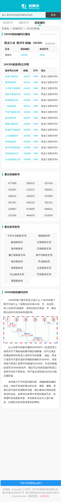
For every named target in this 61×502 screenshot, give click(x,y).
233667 (12, 209)
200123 (30, 202)
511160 (12, 215)
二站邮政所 (10, 106)
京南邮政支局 (44, 242)
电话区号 (8, 22)
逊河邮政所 (17, 248)
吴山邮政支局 (17, 274)
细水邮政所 (17, 261)
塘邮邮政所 (44, 235)
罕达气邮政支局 (13, 112)
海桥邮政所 (17, 267)
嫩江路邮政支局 (17, 255)
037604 (49, 196)
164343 (26, 112)
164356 (26, 141)
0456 (42, 55)
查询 (53, 15)
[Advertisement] (30, 441)
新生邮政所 (10, 118)
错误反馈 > (51, 43)
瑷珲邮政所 (10, 82)
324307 (12, 189)
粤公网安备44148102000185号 (42, 492)
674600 (30, 209)
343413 (30, 196)
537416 (49, 183)
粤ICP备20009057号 (13, 492)
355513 (30, 183)
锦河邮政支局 (11, 100)
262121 (49, 202)
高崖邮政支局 (44, 248)
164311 (26, 76)
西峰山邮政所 (11, 124)
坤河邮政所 (10, 141)
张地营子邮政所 (13, 130)
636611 (49, 209)
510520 (49, 215)
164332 (26, 106)
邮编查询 (17, 28)
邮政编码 (40, 22)
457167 (12, 202)
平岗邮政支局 (44, 274)
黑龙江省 (9, 42)
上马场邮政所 (11, 135)
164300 (37, 42)
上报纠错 (44, 496)
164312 (26, 82)
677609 (12, 183)
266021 (49, 189)
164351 (26, 118)
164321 (26, 88)
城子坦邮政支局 (44, 255)
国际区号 (24, 22)
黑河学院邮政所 (13, 147)
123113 (30, 189)
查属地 (5, 28)
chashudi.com (49, 34)
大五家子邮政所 (13, 88)
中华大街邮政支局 (16, 235)
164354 (26, 130)
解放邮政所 (17, 242)
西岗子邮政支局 (13, 94)
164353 (26, 124)
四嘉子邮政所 (11, 76)
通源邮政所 (17, 280)
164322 (26, 94)
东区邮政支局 (11, 153)
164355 (26, 135)
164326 (26, 100)
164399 (26, 147)
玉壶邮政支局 (44, 267)
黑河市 (20, 42)
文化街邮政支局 (13, 159)
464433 (30, 215)
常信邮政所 (44, 261)
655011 (12, 196)
